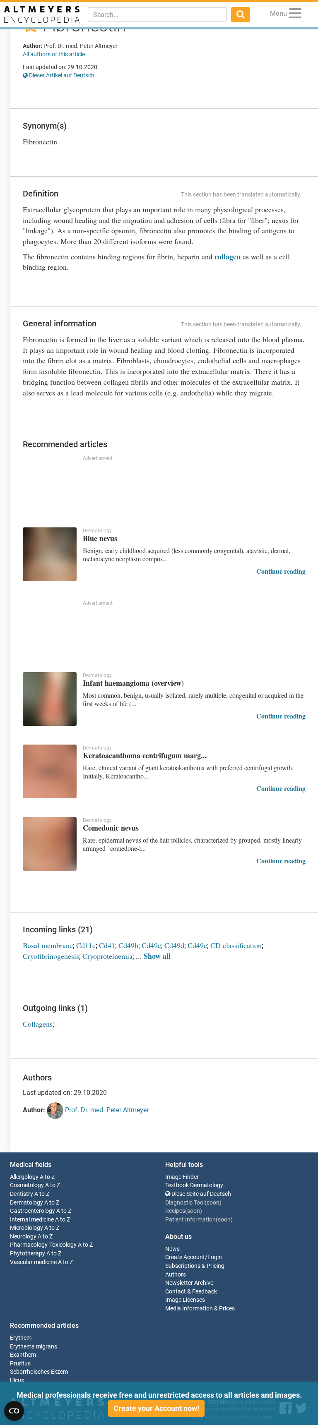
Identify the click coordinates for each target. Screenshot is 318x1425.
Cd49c (151, 945)
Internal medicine (32, 1219)
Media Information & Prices (200, 1308)
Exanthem (23, 1354)
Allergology (24, 1177)
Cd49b (128, 945)
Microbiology (26, 1227)
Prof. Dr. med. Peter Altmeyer (106, 1110)
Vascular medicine (33, 1262)
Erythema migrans (33, 1346)
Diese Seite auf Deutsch (200, 1193)
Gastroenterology (32, 1210)
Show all (157, 956)
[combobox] (157, 14)
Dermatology (26, 1202)
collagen (227, 256)
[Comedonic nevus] (50, 844)
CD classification (236, 945)
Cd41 (107, 945)
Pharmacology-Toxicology (43, 1244)
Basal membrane (48, 945)
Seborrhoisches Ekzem (39, 1371)
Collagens (38, 1024)
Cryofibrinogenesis (51, 956)
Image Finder (182, 1177)
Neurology (23, 1236)
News (172, 1249)
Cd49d (174, 945)
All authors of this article (54, 54)
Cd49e (197, 945)
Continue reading (281, 571)
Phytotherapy (27, 1253)
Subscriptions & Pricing (194, 1265)
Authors (175, 1274)
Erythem (20, 1337)
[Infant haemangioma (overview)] (50, 699)
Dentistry (21, 1193)
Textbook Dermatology (194, 1185)
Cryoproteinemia (107, 956)
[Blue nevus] (50, 554)
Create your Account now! (156, 1408)
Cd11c (86, 945)
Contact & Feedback (191, 1291)
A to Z (47, 1177)
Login (214, 1257)
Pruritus (20, 1363)
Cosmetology (27, 1185)
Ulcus (17, 1380)
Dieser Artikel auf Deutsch (61, 75)
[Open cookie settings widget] (14, 1411)
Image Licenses (185, 1299)
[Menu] (295, 14)
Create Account (185, 1257)
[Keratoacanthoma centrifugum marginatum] (50, 771)
